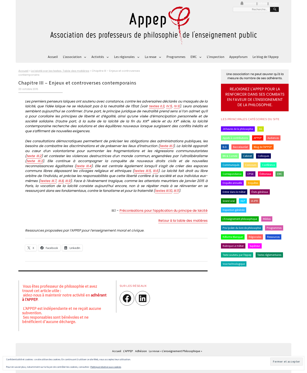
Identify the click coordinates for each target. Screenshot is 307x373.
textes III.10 (163, 190)
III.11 (176, 190)
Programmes (175, 57)
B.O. (225, 147)
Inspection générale (234, 210)
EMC (193, 57)
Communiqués (231, 165)
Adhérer (263, 3)
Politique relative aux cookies (105, 366)
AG (260, 129)
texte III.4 (83, 166)
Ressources (273, 237)
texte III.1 (166, 146)
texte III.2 (34, 156)
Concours (250, 165)
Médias (267, 219)
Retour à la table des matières (183, 220)
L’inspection (215, 57)
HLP (243, 201)
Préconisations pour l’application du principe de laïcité (163, 210)
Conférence (268, 165)
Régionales (255, 237)
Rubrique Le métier (233, 246)
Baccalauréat (240, 147)
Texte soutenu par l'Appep (237, 255)
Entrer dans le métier (234, 192)
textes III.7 (48, 180)
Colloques (263, 156)
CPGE (250, 174)
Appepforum (238, 57)
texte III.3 (35, 161)
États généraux (259, 192)
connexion (250, 3)
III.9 (67, 180)
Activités (97, 57)
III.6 (155, 170)
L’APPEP (128, 351)
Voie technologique (234, 264)
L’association (72, 57)
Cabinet (247, 156)
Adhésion (141, 351)
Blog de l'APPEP (263, 147)
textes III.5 (142, 170)
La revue (150, 57)
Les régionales (124, 57)
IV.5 (169, 106)
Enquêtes (253, 183)
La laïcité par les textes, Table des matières (60, 71)
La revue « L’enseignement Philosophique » (175, 351)
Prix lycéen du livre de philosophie (242, 228)
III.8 (60, 180)
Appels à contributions (235, 138)
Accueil (53, 57)
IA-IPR (254, 201)
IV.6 (177, 106)
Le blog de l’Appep (265, 57)
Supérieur (255, 246)
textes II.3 (156, 106)
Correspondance (232, 174)
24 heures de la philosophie (238, 129)
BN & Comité (230, 156)
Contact (274, 3)
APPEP (258, 138)
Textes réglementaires (269, 255)
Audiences (273, 138)
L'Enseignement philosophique (240, 219)
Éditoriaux (265, 174)
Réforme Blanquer (233, 237)
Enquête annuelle (232, 183)
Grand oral (229, 201)
